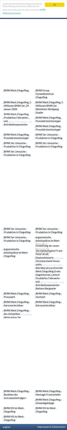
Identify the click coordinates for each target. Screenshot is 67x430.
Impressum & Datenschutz (50, 426)
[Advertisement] (33, 54)
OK (55, 5)
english (6, 426)
